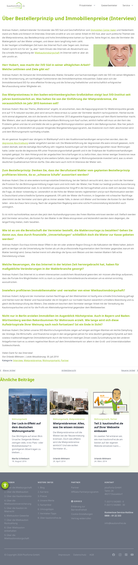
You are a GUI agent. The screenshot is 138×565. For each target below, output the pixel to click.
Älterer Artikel (9, 370)
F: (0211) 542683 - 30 (115, 504)
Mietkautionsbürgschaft (47, 52)
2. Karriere (43, 491)
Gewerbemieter (109, 5)
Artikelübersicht (69, 370)
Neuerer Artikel (128, 370)
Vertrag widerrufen (81, 518)
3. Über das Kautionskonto (18, 496)
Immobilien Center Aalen (103, 30)
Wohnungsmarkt (51, 360)
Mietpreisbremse (32, 360)
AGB (91, 554)
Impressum (64, 554)
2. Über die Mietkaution (16, 491)
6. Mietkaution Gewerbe (16, 515)
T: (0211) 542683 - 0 (114, 501)
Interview (18, 360)
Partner (65, 360)
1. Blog (41, 487)
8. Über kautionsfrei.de (49, 517)
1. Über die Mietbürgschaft (18, 487)
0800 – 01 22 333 (113, 515)
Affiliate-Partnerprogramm (85, 491)
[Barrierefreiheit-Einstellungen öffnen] (5, 485)
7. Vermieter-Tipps (47, 513)
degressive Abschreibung (15, 143)
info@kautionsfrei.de (115, 523)
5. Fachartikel (44, 504)
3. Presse (42, 496)
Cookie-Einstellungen (82, 514)
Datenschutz (79, 554)
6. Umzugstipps (46, 509)
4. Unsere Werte (46, 500)
